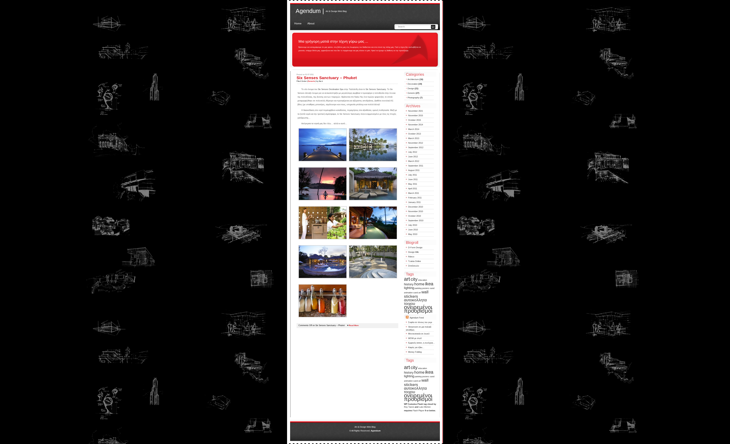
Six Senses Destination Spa (330, 89)
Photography (413, 97)
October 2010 (414, 216)
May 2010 (412, 234)
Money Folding (415, 352)
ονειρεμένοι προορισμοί (418, 309)
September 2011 (415, 166)
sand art (417, 292)
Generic (311, 81)
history (409, 284)
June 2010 (413, 229)
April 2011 (412, 188)
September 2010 (415, 220)
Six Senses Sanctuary (376, 89)
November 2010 (415, 211)
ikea (429, 283)
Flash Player (418, 410)
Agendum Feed (417, 318)
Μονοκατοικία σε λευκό (418, 334)
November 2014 (415, 124)
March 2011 (413, 193)
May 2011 (412, 184)
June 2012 (413, 156)
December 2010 (415, 207)
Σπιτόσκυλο (413, 266)
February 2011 (415, 198)
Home (298, 23)
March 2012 (413, 161)
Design (411, 88)
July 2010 (412, 225)
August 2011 (414, 170)
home (419, 284)
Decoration (413, 84)
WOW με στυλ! (415, 338)
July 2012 (412, 152)
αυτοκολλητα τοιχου (415, 302)
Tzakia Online (414, 261)
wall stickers (416, 294)
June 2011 (413, 179)
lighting (409, 288)
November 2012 (415, 143)
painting (418, 288)
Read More (354, 325)
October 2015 (414, 120)
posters (425, 288)
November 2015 (415, 115)
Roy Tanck (409, 407)
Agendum (376, 431)
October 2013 (414, 134)
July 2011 (412, 175)
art (407, 279)
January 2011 (414, 202)
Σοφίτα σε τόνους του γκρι (420, 322)
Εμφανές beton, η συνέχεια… (421, 343)
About (310, 23)
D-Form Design (415, 247)
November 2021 (415, 111)
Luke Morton (425, 407)
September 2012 (415, 147)
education (422, 280)
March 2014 (413, 129)
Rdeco (411, 256)
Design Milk (413, 252)
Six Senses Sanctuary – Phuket (327, 78)
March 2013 (413, 138)
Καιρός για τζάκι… (416, 347)
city (414, 279)
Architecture (413, 79)
